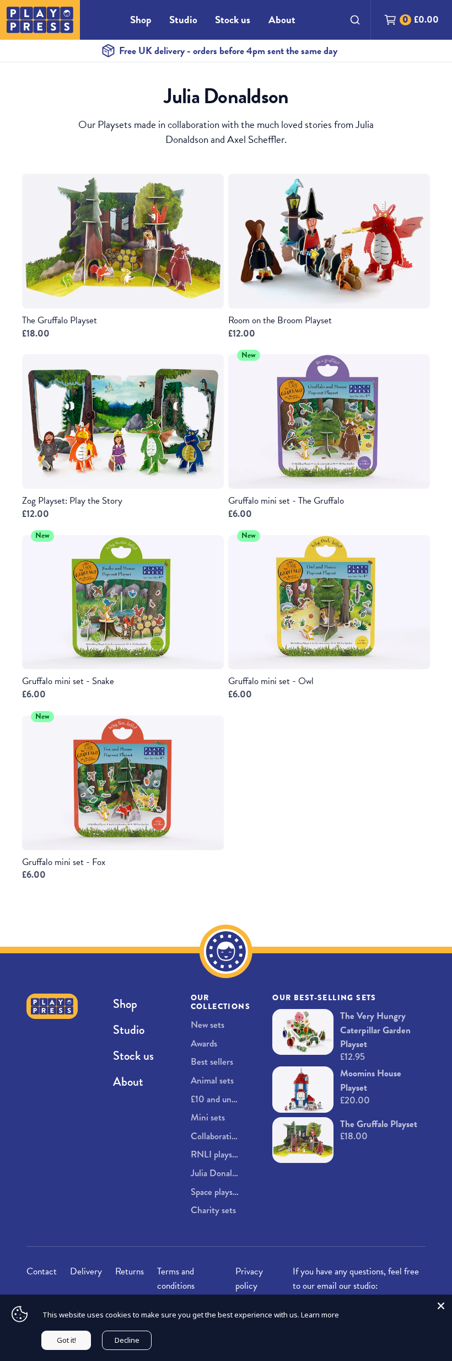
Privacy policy (249, 1278)
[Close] (440, 1305)
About (281, 20)
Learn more (320, 1315)
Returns (129, 1271)
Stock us (232, 20)
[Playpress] (40, 20)
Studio (183, 20)
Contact (41, 1271)
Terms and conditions (176, 1278)
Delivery (86, 1271)
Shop (141, 20)
